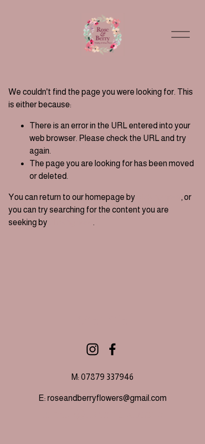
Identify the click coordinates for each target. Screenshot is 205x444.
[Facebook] (112, 349)
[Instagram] (92, 349)
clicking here (159, 197)
